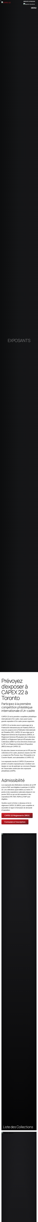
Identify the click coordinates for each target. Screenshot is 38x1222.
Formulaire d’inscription (14, 822)
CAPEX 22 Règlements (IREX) (17, 815)
